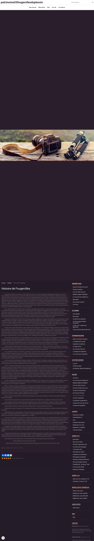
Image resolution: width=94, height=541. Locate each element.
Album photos (41, 7)
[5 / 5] (10, 458)
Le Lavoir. (75, 363)
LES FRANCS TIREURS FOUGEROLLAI (82, 368)
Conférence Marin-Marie (79, 422)
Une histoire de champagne (79, 447)
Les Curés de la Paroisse (79, 349)
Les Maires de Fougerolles (79, 319)
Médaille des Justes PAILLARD (80, 496)
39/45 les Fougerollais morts (80, 444)
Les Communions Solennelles (80, 354)
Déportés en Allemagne (78, 469)
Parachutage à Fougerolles (79, 457)
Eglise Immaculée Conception (80, 339)
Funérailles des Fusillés (78, 452)
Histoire (9, 283)
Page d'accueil (32, 7)
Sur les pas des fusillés (78, 467)
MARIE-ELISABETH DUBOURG (80, 294)
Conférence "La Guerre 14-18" (80, 481)
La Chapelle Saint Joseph (79, 341)
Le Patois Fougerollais (78, 398)
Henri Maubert (76, 314)
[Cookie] (3, 538)
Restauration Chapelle (78, 415)
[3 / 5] (6, 458)
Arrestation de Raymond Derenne (81, 459)
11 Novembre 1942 (77, 449)
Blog (48, 7)
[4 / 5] (8, 458)
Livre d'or (54, 7)
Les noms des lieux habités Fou (80, 297)
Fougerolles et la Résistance (80, 454)
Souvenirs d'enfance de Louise (80, 287)
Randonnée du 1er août (78, 425)
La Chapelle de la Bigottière (79, 351)
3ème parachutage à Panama (80, 462)
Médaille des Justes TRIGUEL (80, 498)
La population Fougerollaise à (80, 400)
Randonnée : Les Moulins (79, 427)
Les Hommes (61, 7)
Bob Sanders (76, 439)
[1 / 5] (2, 458)
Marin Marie (76, 299)
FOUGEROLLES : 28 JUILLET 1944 (81, 464)
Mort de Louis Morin (78, 442)
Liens (74, 420)
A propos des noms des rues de (80, 403)
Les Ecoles (75, 304)
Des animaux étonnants (78, 302)
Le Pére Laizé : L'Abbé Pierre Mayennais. (80, 326)
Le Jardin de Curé (77, 346)
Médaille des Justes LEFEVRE (80, 493)
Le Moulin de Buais (77, 430)
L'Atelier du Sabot (77, 366)
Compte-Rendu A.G (77, 417)
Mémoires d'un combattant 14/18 (81, 479)
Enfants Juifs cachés (78, 490)
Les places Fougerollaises (79, 390)
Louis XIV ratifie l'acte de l (79, 292)
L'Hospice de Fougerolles (79, 405)
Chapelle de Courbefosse (79, 344)
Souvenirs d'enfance (78, 289)
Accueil (3, 283)
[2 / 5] (4, 458)
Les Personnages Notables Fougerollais (79, 322)
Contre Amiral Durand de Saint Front (81, 329)
